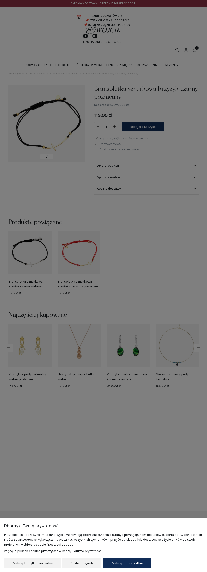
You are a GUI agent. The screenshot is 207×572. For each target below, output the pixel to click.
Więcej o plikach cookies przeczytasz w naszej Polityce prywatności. (53, 551)
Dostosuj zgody (81, 563)
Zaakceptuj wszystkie (127, 563)
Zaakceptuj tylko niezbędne (32, 563)
